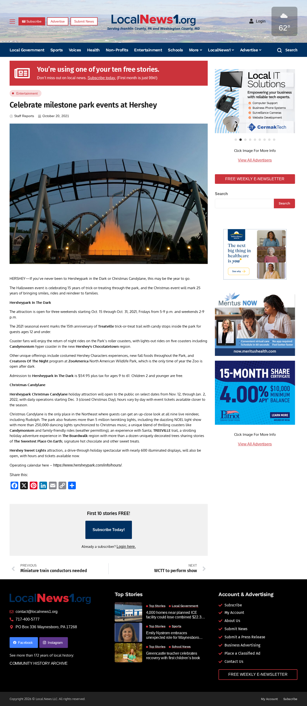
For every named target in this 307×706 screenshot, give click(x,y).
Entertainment (27, 93)
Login (261, 21)
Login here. (126, 546)
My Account (269, 699)
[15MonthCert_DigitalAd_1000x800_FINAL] (255, 392)
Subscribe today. (102, 78)
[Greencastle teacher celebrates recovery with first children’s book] (128, 652)
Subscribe (290, 699)
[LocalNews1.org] (153, 20)
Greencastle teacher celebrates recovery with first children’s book (173, 655)
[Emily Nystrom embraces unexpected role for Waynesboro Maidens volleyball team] (128, 632)
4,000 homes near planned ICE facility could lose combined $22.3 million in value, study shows (173, 614)
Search (221, 194)
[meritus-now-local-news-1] (255, 323)
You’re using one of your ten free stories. (98, 69)
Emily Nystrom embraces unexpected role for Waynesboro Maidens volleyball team (172, 635)
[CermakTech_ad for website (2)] (255, 101)
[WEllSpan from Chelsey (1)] (255, 254)
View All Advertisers (255, 160)
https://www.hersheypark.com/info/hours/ (87, 465)
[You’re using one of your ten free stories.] (22, 73)
